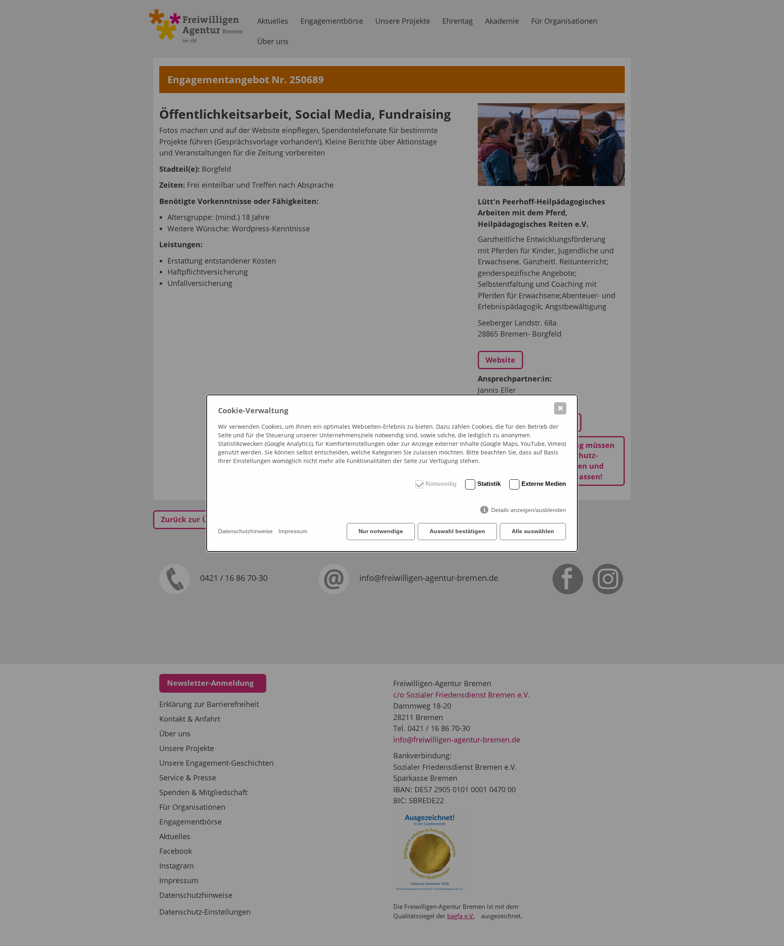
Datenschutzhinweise (245, 531)
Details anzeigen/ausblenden (528, 510)
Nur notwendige (381, 531)
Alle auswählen (533, 531)
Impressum (292, 531)
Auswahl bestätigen (457, 531)
